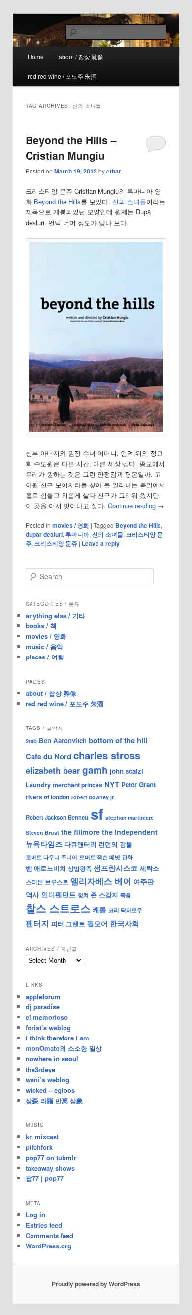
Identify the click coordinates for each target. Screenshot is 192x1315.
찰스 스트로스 (58, 908)
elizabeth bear (53, 770)
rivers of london (47, 797)
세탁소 (149, 868)
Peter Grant (138, 784)
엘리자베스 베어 (100, 881)
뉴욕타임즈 (44, 843)
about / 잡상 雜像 (81, 56)
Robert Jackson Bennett (57, 817)
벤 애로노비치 (46, 868)
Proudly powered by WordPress (96, 1284)
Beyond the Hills (57, 201)
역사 (32, 894)
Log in (35, 1214)
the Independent (130, 832)
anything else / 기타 (55, 615)
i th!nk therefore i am (57, 1037)
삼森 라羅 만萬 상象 (54, 1100)
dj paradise (43, 1006)
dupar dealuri (44, 534)
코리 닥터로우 (125, 910)
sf (97, 813)
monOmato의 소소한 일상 (64, 1048)
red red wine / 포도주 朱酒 (62, 76)
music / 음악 (44, 646)
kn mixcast (42, 1136)
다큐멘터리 (80, 844)
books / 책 (41, 625)
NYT (111, 784)
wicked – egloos (50, 1090)
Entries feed (44, 1225)
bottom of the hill (118, 740)
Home (36, 56)
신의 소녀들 (129, 201)
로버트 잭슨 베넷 (99, 857)
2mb (31, 741)
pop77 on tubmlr (51, 1157)
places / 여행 (45, 656)
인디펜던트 (58, 894)
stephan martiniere (129, 817)
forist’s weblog (48, 1027)
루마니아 (77, 534)
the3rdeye (40, 1069)
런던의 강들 (115, 844)
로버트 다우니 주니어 (51, 857)
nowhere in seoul (52, 1058)
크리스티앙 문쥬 (55, 543)
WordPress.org (48, 1245)
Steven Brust (42, 832)
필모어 (97, 923)
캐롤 (99, 909)
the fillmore (80, 832)
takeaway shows (50, 1168)
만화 (127, 857)
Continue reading (136, 505)
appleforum (43, 996)
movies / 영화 (70, 525)
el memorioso (47, 1017)
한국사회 (124, 923)
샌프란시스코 (116, 868)
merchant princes (77, 784)
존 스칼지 (104, 894)
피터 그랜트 (68, 923)
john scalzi (126, 771)
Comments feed (49, 1235)
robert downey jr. (93, 797)
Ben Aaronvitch (63, 740)
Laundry (38, 784)
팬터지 (37, 923)
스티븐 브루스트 (47, 881)
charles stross (106, 755)
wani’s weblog (47, 1079)
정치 (83, 895)
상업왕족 (80, 868)
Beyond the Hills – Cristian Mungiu (71, 148)
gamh (95, 770)
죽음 (125, 895)
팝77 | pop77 (45, 1178)
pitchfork (39, 1147)
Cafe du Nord (48, 756)
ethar (113, 171)
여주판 (143, 881)
